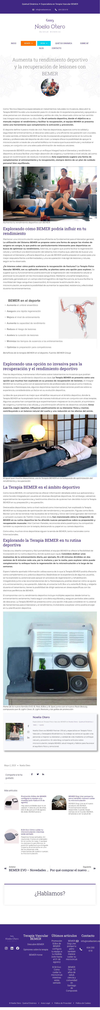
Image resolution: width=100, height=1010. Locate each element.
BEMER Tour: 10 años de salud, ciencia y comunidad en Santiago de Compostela (72, 979)
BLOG (41, 48)
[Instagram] (6, 948)
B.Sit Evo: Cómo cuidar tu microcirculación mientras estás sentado (32, 832)
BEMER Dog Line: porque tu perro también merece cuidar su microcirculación (82, 798)
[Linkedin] (12, 948)
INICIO (13, 43)
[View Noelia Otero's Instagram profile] (28, 732)
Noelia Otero (41, 717)
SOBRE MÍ (84, 43)
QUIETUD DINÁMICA (63, 43)
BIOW (43, 43)
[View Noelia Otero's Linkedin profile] (28, 737)
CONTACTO (56, 48)
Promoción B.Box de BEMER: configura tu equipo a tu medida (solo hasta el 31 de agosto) (33, 799)
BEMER (27, 43)
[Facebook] (18, 948)
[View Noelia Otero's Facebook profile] (28, 726)
